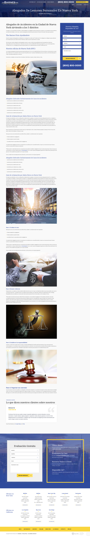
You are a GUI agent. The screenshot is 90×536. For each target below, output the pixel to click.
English (69, 529)
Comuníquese (24, 150)
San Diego (34, 529)
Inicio (73, 4)
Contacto (86, 4)
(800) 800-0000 (66, 2)
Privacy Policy (24, 533)
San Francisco (27, 529)
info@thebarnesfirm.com (62, 455)
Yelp (24, 423)
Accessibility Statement (32, 533)
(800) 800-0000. (57, 449)
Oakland (41, 529)
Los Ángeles (55, 529)
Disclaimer (20, 533)
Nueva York (48, 529)
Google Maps (18, 423)
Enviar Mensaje (70, 58)
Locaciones (79, 4)
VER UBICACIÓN (25, 521)
